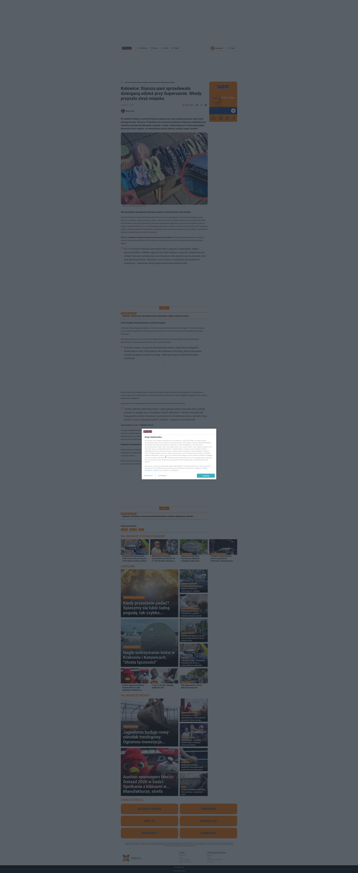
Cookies (155, 470)
